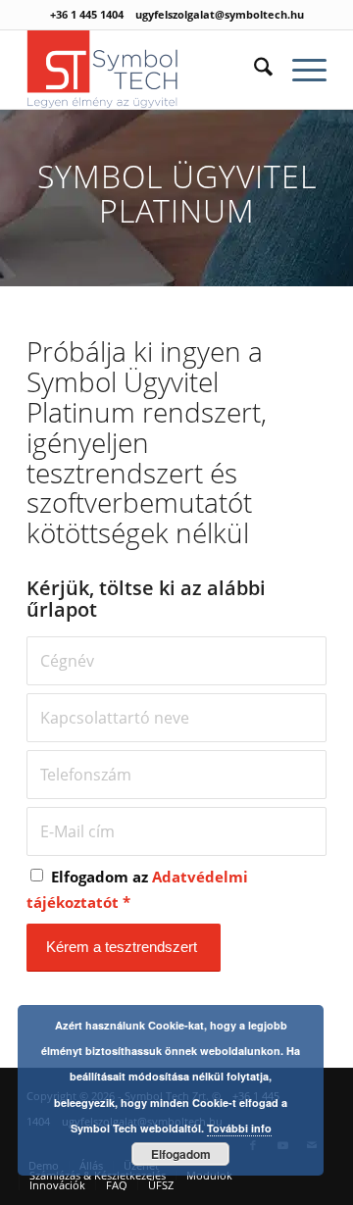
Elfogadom (181, 1154)
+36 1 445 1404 (87, 14)
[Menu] (300, 69)
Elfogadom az (137, 889)
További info (239, 1128)
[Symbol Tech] (146, 69)
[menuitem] (253, 69)
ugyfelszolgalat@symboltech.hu (219, 14)
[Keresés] (253, 69)
